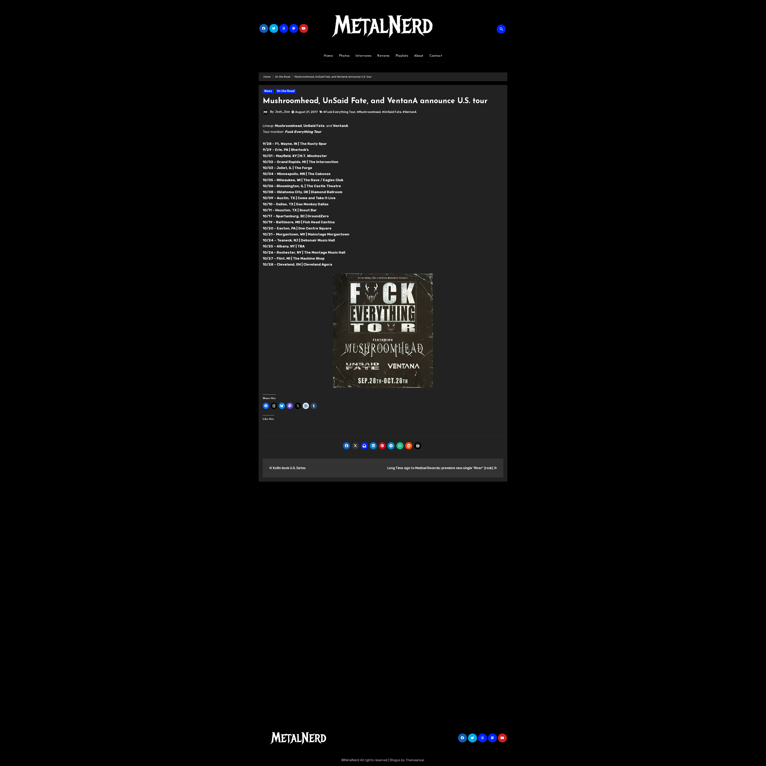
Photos (344, 55)
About (418, 55)
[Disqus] (383, 543)
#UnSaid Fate (391, 112)
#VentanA (410, 112)
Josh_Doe (282, 112)
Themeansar (415, 760)
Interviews (363, 55)
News (268, 91)
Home (328, 55)
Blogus (395, 760)
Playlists (402, 55)
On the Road (285, 91)
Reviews (383, 55)
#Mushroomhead (369, 112)
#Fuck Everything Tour (339, 112)
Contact (435, 55)
